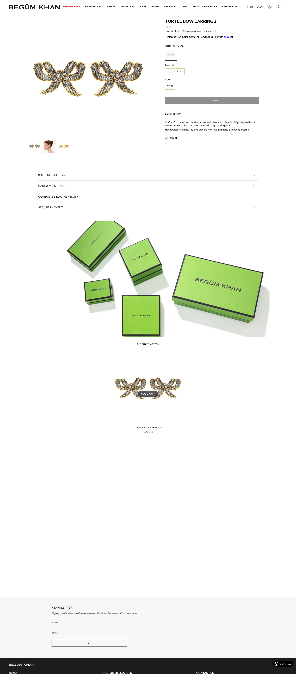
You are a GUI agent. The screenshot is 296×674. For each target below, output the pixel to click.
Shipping (187, 31)
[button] (127, 7)
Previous (28, 78)
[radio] (171, 55)
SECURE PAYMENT (50, 207)
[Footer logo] (21, 664)
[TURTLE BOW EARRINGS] (148, 388)
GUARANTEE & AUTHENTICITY (58, 196)
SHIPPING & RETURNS (52, 175)
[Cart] (285, 7)
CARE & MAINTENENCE (53, 186)
